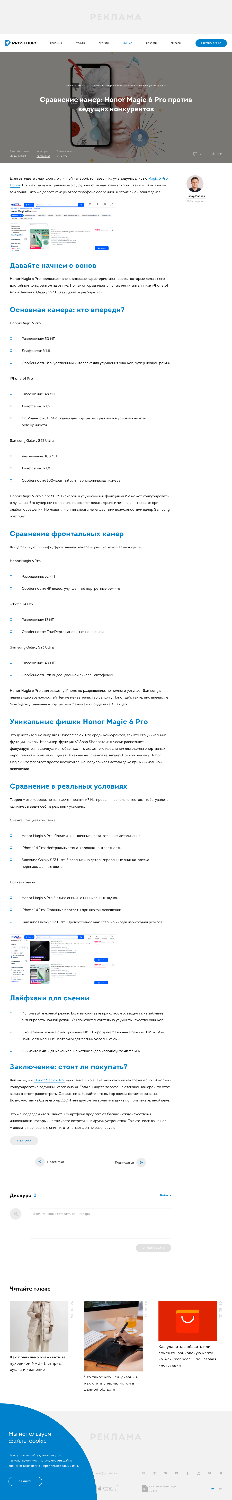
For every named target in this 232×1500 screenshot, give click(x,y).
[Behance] (143, 1473)
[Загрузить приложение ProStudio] (107, 1489)
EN (220, 1488)
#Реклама (24, 1140)
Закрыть (25, 1481)
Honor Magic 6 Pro (49, 1080)
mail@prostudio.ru (108, 1473)
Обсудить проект (211, 43)
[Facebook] (187, 1473)
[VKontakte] (165, 1473)
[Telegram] (220, 1473)
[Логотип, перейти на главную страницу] (20, 43)
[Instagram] (198, 1473)
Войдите (39, 1214)
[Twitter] (209, 1473)
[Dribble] (154, 1473)
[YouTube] (176, 1473)
